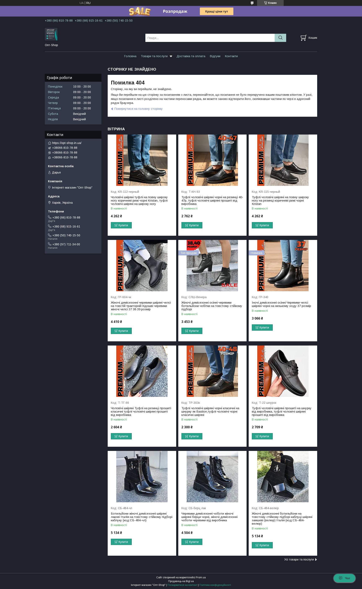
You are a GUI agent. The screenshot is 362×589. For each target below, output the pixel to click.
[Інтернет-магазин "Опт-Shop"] (92, 34)
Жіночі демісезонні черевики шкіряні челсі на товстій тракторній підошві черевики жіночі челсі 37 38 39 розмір (141, 306)
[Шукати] (280, 38)
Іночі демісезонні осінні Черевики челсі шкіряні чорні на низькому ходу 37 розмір (281, 304)
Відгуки (215, 56)
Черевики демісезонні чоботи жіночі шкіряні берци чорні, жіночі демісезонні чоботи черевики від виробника (209, 517)
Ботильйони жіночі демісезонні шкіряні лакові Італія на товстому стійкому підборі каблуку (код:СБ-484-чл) (141, 517)
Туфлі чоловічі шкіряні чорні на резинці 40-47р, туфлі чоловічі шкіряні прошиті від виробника (212, 200)
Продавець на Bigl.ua (181, 581)
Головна (130, 56)
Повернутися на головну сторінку (138, 108)
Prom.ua (201, 577)
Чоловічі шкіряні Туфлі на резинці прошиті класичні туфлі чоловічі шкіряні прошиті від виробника (141, 411)
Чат (347, 578)
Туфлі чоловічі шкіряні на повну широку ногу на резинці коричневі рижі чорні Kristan (280, 200)
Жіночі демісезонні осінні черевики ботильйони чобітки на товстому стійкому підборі (211, 306)
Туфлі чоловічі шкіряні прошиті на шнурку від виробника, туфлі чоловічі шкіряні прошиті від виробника (282, 411)
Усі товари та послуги (299, 559)
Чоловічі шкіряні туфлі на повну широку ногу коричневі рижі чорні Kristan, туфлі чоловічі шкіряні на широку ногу (139, 200)
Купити (123, 225)
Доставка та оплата (191, 56)
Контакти (231, 56)
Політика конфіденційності (215, 585)
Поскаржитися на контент (182, 585)
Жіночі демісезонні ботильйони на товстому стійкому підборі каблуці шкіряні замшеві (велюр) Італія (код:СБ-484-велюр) (282, 518)
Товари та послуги (154, 56)
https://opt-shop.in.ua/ (66, 143)
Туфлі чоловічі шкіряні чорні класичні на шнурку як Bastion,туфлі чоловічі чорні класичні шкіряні (210, 411)
